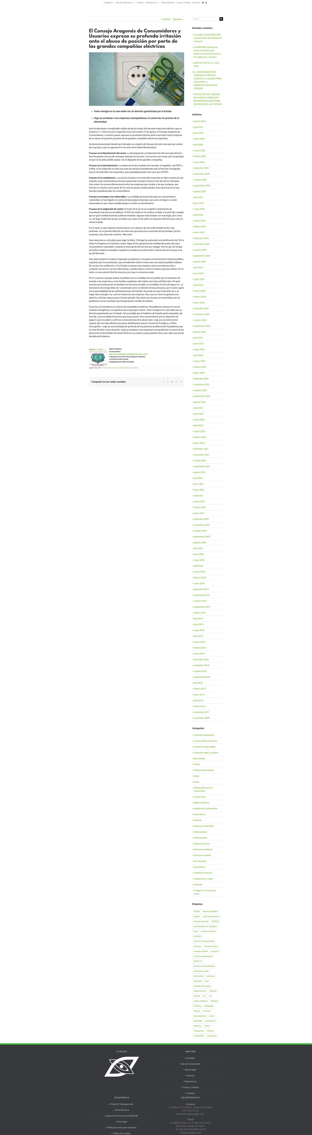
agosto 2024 (200, 261)
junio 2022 (199, 413)
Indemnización (200, 991)
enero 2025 (199, 232)
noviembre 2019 (201, 595)
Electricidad (199, 758)
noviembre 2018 (201, 665)
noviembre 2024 (201, 244)
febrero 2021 (200, 507)
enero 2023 (199, 373)
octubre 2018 (200, 671)
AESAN (197, 911)
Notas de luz (200, 814)
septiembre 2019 (202, 607)
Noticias (127, 368)
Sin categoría (200, 861)
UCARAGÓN (199, 1036)
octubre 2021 (200, 460)
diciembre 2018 (201, 659)
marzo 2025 (199, 220)
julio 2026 (198, 127)
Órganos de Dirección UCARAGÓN (121, 1116)
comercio (197, 936)
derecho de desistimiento (204, 966)
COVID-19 (198, 961)
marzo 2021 (199, 501)
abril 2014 (198, 700)
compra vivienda (201, 951)
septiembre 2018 (202, 677)
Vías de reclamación (190, 1064)
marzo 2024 (199, 291)
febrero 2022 (200, 437)
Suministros (134, 368)
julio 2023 (198, 337)
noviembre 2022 (201, 384)
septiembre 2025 (202, 185)
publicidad (208, 1006)
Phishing (197, 1006)
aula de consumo (201, 921)
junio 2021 (199, 484)
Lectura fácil (200, 797)
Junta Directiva (121, 1110)
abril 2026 (198, 144)
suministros (210, 1021)
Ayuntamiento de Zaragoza (205, 926)
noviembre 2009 (201, 718)
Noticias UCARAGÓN (204, 826)
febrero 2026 (200, 156)
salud (211, 1016)
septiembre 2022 (202, 396)
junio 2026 (199, 133)
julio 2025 (198, 197)
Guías (196, 776)
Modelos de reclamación (205, 808)
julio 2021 (198, 478)
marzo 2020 (199, 571)
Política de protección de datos (121, 1127)
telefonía (197, 1026)
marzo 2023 (199, 361)
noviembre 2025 (201, 174)
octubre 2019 (200, 601)
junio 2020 (199, 554)
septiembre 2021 (202, 466)
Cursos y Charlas (190, 1087)
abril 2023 (198, 355)
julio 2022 (198, 408)
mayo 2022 (199, 419)
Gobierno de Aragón (202, 986)
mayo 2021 (199, 490)
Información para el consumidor (113, 368)
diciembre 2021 (201, 449)
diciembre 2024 (201, 238)
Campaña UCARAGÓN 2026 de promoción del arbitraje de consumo (208, 38)
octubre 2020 (200, 530)
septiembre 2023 (202, 326)
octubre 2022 (200, 390)
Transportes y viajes (203, 878)
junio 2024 (199, 273)
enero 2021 (199, 513)
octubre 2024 (200, 250)
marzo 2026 (199, 150)
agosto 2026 (200, 121)
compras (197, 946)
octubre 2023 (200, 320)
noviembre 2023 (201, 314)
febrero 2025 (200, 226)
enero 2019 (199, 653)
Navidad (214, 1001)
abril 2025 (198, 215)
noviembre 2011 (201, 712)
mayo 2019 (199, 630)
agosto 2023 (200, 332)
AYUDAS (215, 921)
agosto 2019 (200, 612)
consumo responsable (203, 956)
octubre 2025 (200, 179)
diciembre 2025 (201, 168)
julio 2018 (198, 683)
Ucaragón (190, 1058)
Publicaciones (200, 832)
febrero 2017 (200, 688)
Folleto (197, 764)
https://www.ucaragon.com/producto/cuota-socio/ (128, 354)
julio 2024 (198, 267)
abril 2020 (198, 566)
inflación (213, 991)
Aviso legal (122, 1121)
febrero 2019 (200, 647)
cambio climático (208, 931)
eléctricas (211, 976)
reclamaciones (200, 1016)
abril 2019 (198, 636)
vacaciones (212, 1036)
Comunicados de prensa (205, 741)
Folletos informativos (204, 770)
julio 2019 (198, 618)
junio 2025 (199, 203)
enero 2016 (199, 694)
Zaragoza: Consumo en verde (205, 892)
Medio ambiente (202, 802)
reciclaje (206, 1011)
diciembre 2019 (201, 589)
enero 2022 (199, 443)
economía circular (201, 971)
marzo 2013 (199, 706)
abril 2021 (198, 495)
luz (210, 996)
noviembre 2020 (201, 525)
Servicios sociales (202, 855)
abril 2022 (198, 425)
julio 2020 (198, 548)
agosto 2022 (200, 402)
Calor (196, 931)
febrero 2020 (200, 577)
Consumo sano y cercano (206, 752)
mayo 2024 (199, 279)
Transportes (199, 1031)
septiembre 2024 (202, 255)
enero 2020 (199, 583)
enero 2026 (199, 162)
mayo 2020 (199, 560)
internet (197, 996)
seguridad (198, 1021)
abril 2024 (198, 285)
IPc (204, 996)
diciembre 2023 (201, 308)
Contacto (190, 1093)
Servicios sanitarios (203, 849)
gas (207, 981)
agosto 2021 (200, 472)
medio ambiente (200, 1001)
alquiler (197, 916)
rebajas (197, 1011)
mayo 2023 (199, 349)
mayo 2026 (199, 138)
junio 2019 (199, 624)
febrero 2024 (200, 296)
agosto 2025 (200, 191)
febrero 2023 (200, 367)
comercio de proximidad (204, 941)
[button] (206, 2)
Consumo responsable (204, 746)
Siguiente (177, 19)
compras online (211, 946)
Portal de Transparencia (121, 1104)
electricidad (198, 976)
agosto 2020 (200, 542)
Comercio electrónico (204, 735)
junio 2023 (199, 343)
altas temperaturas (211, 916)
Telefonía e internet (203, 873)
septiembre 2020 (202, 536)
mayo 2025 (199, 209)
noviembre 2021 (201, 454)
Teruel (207, 1026)
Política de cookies (122, 1133)
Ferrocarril (198, 981)
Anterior (167, 19)
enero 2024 (199, 302)
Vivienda (198, 884)
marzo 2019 (199, 642)
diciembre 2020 (201, 519)
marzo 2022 (199, 431)
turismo (210, 1031)
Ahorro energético (210, 911)
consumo (215, 951)
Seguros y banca (202, 843)
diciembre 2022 (201, 378)
